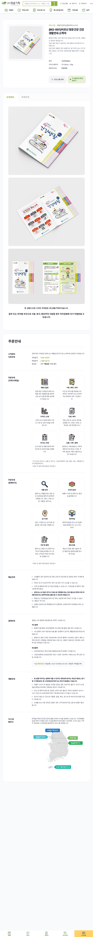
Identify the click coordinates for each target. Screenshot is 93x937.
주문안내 (25, 97)
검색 (54, 4)
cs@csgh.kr (45, 361)
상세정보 (10, 97)
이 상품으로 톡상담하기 (77, 79)
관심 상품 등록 (59, 79)
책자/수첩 (52, 25)
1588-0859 (44, 358)
